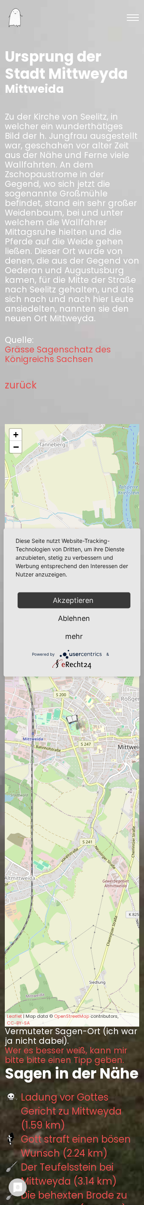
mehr (74, 636)
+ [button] (15, 435)
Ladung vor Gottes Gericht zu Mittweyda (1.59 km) (71, 1111)
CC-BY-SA (18, 1023)
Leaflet (14, 1016)
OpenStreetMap (71, 1016)
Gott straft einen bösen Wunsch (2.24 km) (76, 1146)
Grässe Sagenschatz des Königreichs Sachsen (58, 354)
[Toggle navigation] (132, 17)
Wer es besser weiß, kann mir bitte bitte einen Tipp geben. (66, 1055)
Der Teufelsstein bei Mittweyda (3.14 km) (69, 1174)
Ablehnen (74, 618)
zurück (21, 385)
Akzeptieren (74, 600)
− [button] (16, 446)
